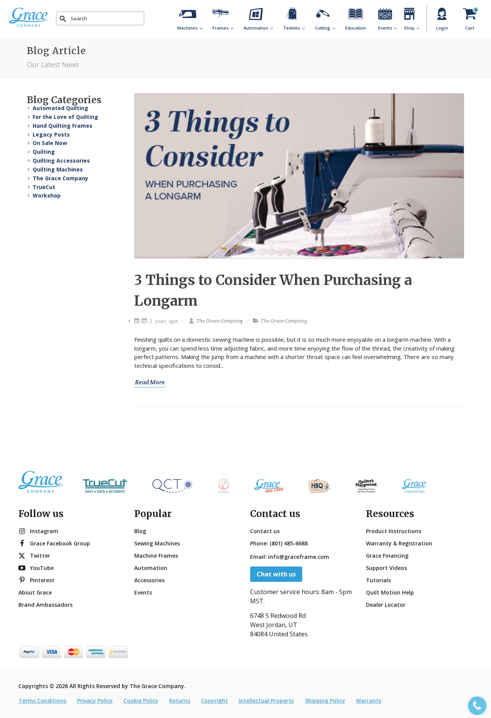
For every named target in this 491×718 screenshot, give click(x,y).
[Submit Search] (63, 19)
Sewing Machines (157, 543)
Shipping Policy (325, 700)
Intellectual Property (266, 700)
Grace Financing (387, 555)
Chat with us (276, 574)
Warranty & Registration (399, 543)
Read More (150, 382)
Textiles (291, 28)
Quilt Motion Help (390, 592)
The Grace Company (219, 321)
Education (355, 28)
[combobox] (100, 18)
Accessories (149, 580)
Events (385, 28)
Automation (256, 28)
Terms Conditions (42, 700)
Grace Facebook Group (60, 543)
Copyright (214, 700)
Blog (140, 531)
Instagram (44, 531)
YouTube (42, 567)
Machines (187, 28)
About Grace (35, 592)
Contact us (265, 531)
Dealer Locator (385, 604)
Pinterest (42, 580)
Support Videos (386, 567)
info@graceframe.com (298, 556)
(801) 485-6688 (289, 543)
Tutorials (378, 580)
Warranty (369, 700)
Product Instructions (393, 531)
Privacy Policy (95, 700)
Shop (409, 28)
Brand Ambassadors (45, 604)
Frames (221, 28)
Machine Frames (156, 555)
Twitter (40, 555)
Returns (179, 700)
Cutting (322, 28)
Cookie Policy (141, 700)
